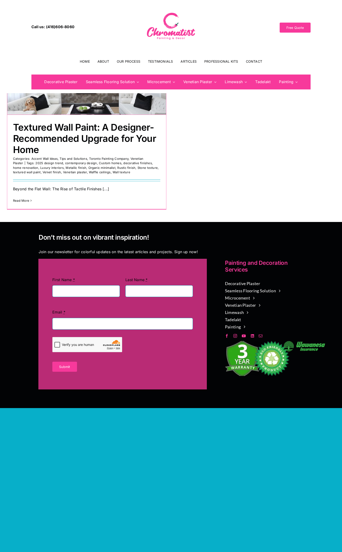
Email (58, 312)
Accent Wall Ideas (44, 158)
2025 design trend (49, 163)
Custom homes (110, 163)
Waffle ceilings (100, 172)
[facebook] (227, 336)
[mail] (260, 336)
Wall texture (121, 172)
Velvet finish (52, 172)
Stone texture (147, 168)
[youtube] (244, 336)
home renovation (25, 168)
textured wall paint (27, 172)
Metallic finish (76, 168)
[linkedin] (252, 336)
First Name (63, 279)
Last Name (136, 279)
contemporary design (81, 163)
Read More (21, 200)
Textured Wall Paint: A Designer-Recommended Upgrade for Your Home (84, 138)
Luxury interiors (52, 168)
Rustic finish (126, 168)
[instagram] (235, 336)
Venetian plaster (75, 172)
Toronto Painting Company (108, 158)
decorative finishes (137, 163)
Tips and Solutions (73, 158)
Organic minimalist (101, 168)
